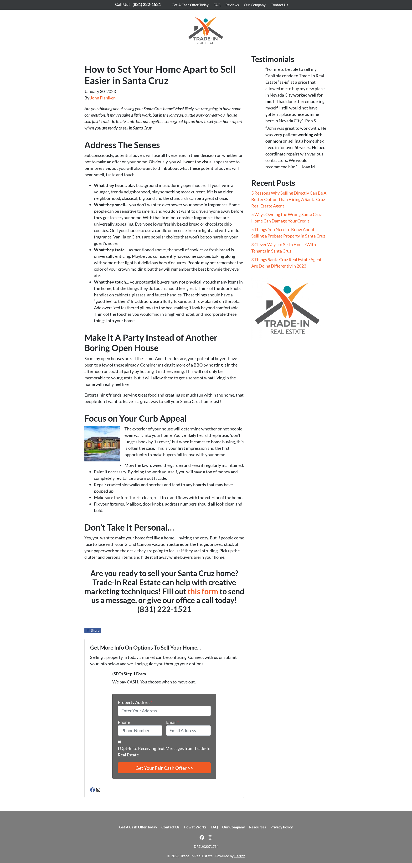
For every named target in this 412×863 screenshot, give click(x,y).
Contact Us (279, 5)
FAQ (217, 5)
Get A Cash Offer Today (190, 5)
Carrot (239, 856)
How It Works (195, 827)
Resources (257, 827)
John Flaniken (103, 97)
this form (203, 591)
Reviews (232, 5)
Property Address (135, 702)
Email (172, 722)
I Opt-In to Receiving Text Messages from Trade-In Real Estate (164, 751)
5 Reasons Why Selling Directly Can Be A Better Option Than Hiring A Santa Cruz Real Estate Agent (288, 199)
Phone (124, 722)
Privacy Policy (281, 827)
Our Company (255, 5)
